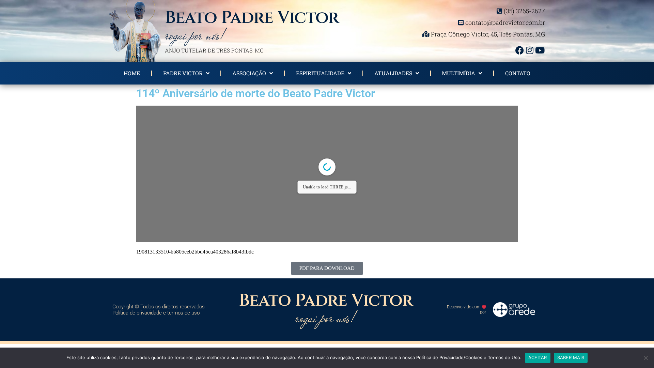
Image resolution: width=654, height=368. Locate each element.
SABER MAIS (571, 357)
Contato (517, 73)
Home (132, 73)
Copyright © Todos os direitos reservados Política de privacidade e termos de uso (158, 310)
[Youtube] (540, 50)
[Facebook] (519, 50)
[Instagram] (530, 50)
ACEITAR (537, 357)
